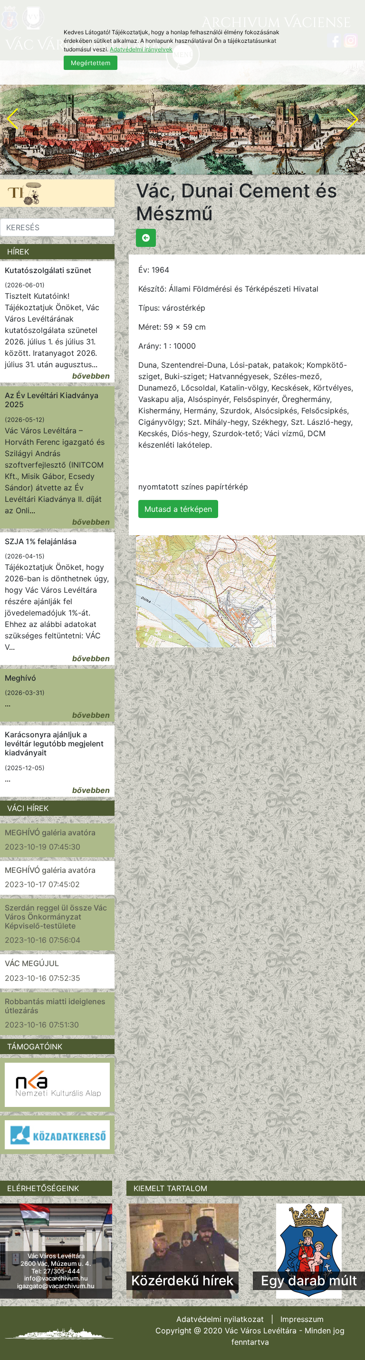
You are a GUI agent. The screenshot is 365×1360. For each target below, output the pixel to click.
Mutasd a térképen (178, 509)
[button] (12, 118)
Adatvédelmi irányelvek (141, 49)
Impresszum (302, 1319)
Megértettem (90, 63)
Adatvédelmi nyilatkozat (220, 1319)
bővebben (91, 376)
